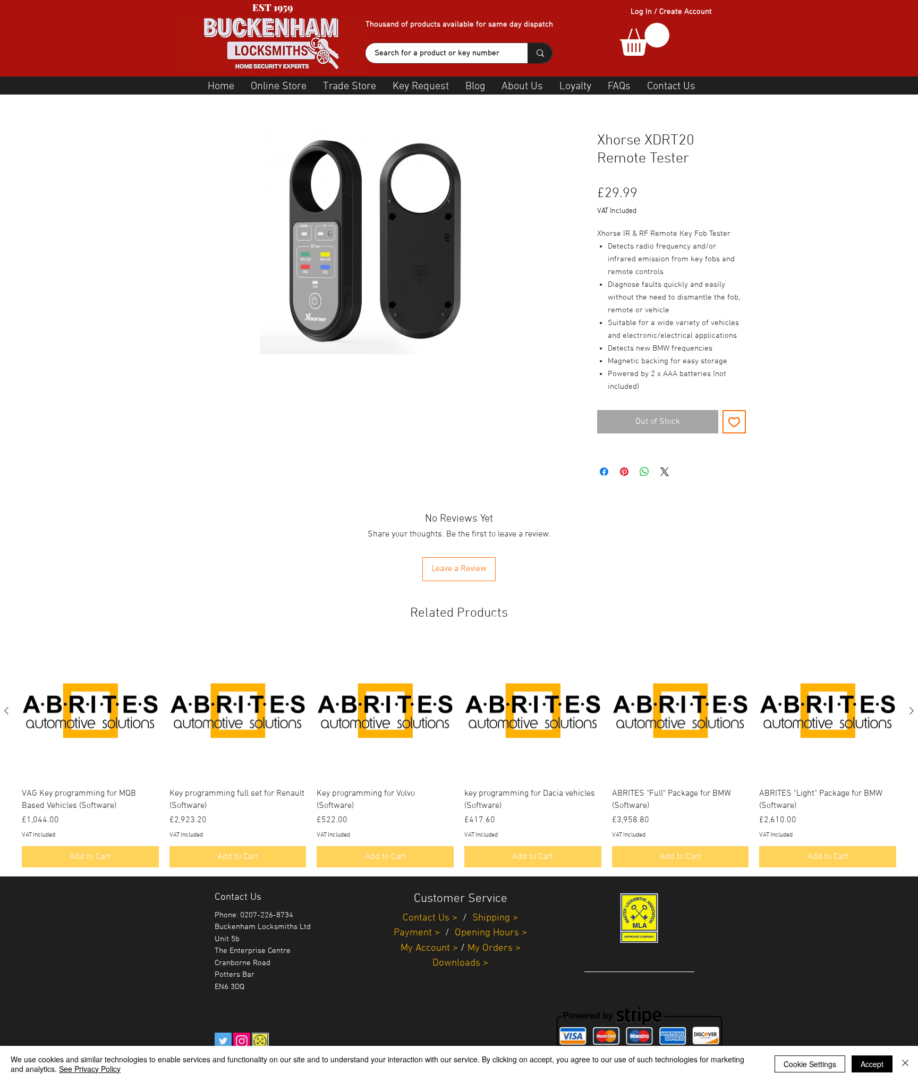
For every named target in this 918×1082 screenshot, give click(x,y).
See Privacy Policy (90, 1068)
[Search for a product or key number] (540, 53)
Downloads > (460, 963)
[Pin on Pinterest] (624, 471)
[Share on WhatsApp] (644, 471)
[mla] (260, 1041)
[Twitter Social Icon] (223, 1041)
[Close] (905, 1064)
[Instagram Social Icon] (241, 1041)
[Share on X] (664, 471)
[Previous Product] (6, 710)
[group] (459, 755)
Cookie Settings (810, 1064)
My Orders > (494, 948)
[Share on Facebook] (604, 471)
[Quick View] (90, 711)
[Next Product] (911, 710)
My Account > (429, 948)
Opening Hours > (491, 933)
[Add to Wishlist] (734, 421)
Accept (872, 1064)
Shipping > (495, 918)
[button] (644, 39)
